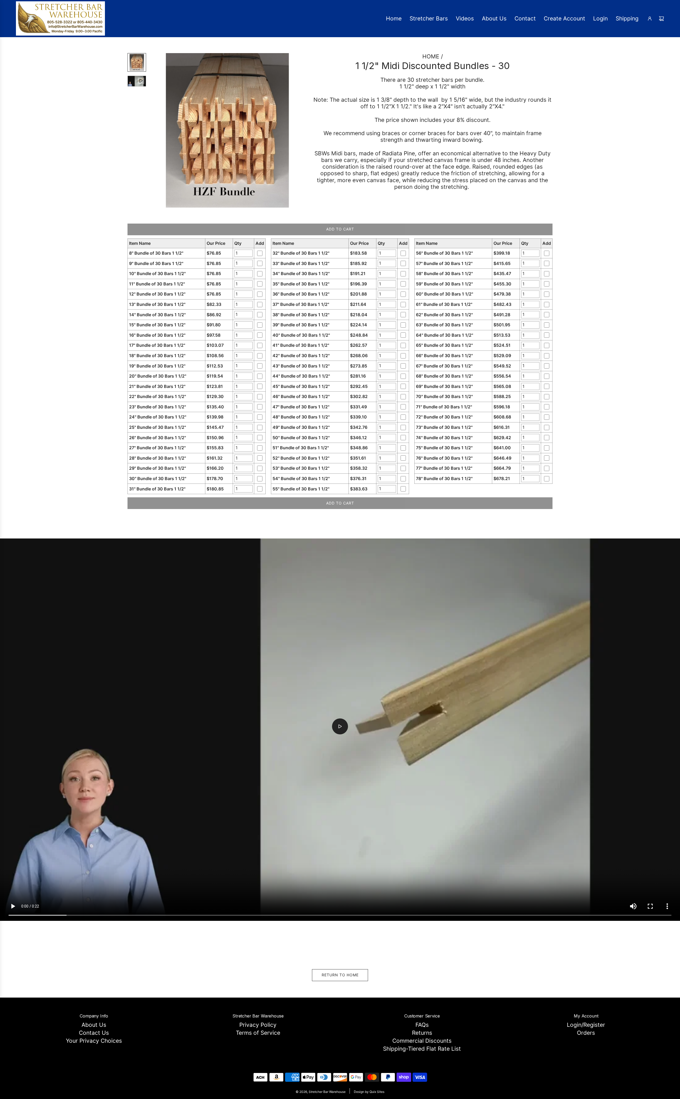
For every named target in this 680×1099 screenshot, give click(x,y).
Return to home (340, 975)
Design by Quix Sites (369, 1092)
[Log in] (650, 18)
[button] (157, 130)
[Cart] (661, 18)
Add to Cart (340, 229)
